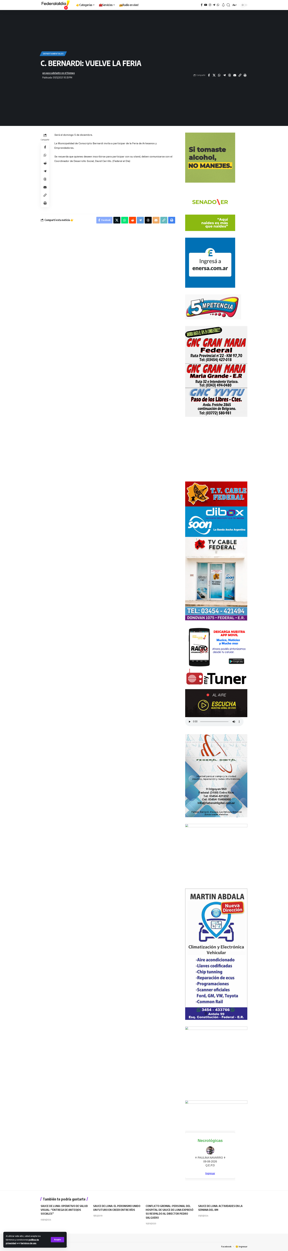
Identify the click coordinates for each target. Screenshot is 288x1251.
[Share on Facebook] (208, 75)
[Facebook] (201, 5)
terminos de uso (28, 1243)
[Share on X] (214, 75)
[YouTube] (205, 5)
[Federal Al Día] (56, 5)
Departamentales (53, 53)
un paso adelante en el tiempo (58, 72)
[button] (57, 1239)
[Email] (234, 75)
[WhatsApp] (218, 5)
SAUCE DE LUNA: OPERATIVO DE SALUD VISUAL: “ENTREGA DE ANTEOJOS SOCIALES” (64, 1209)
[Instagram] (210, 5)
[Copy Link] (240, 75)
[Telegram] (214, 5)
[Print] (245, 75)
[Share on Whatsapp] (219, 75)
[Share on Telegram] (224, 75)
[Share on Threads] (229, 75)
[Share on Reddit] (45, 163)
